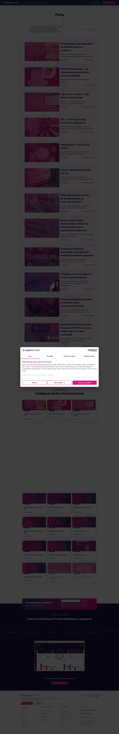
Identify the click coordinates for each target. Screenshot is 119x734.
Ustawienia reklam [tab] (69, 356)
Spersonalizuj (58, 382)
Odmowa (34, 382)
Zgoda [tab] (30, 356)
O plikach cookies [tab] (88, 356)
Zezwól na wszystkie (84, 382)
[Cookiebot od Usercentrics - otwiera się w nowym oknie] (89, 350)
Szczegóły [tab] (50, 356)
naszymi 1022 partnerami (35, 364)
